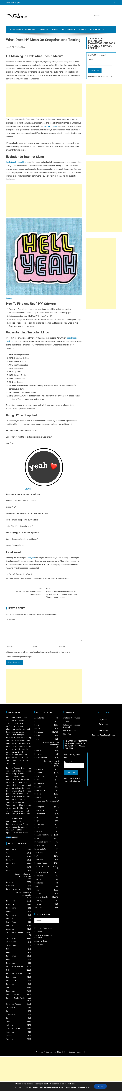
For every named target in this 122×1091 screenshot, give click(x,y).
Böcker (9, 860)
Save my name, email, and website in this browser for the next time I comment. (39, 652)
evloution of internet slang (23, 578)
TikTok (9, 1025)
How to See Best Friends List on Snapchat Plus (28, 591)
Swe (7, 1018)
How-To (55, 29)
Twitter (10, 1039)
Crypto (9, 882)
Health (9, 918)
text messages (50, 126)
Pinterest (11, 977)
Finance (82, 29)
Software (10, 1007)
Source (9, 298)
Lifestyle (11, 956)
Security (10, 984)
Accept (100, 1086)
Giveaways (11, 915)
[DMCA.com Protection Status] (12, 837)
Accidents (11, 849)
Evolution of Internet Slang (17, 162)
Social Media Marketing (18, 998)
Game (8, 911)
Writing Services (97, 29)
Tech (8, 1021)
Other (9, 970)
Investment (11, 945)
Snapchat (19, 574)
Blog (8, 856)
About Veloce (40, 941)
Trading (10, 1032)
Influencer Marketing (17, 932)
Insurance (11, 942)
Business (44, 29)
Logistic (10, 963)
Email (90, 60)
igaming (10, 929)
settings (86, 1087)
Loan (8, 959)
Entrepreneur (68, 29)
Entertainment (13, 889)
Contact (38, 932)
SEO (7, 987)
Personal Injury (14, 973)
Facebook (10, 901)
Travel (9, 1035)
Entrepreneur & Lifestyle (23, 894)
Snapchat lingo (63, 578)
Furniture (11, 908)
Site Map (38, 945)
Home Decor (11, 922)
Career (9, 867)
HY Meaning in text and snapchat (45, 578)
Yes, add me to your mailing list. (20, 657)
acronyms (31, 558)
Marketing (30, 29)
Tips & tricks (13, 1028)
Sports (9, 1011)
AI (7, 853)
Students (10, 1014)
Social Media (15, 29)
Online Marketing (14, 966)
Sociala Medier (13, 1004)
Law (7, 949)
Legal (9, 952)
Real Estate (12, 980)
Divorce (10, 886)
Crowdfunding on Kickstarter (23, 875)
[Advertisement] (44, 100)
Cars (8, 870)
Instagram (11, 938)
